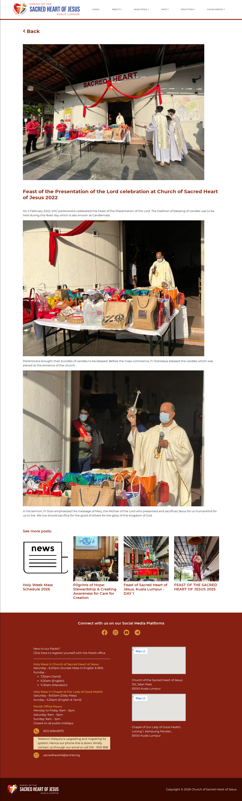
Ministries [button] (140, 9)
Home (96, 9)
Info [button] (164, 9)
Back (32, 31)
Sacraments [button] (215, 9)
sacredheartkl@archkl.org (61, 755)
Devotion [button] (187, 9)
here (44, 653)
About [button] (116, 9)
